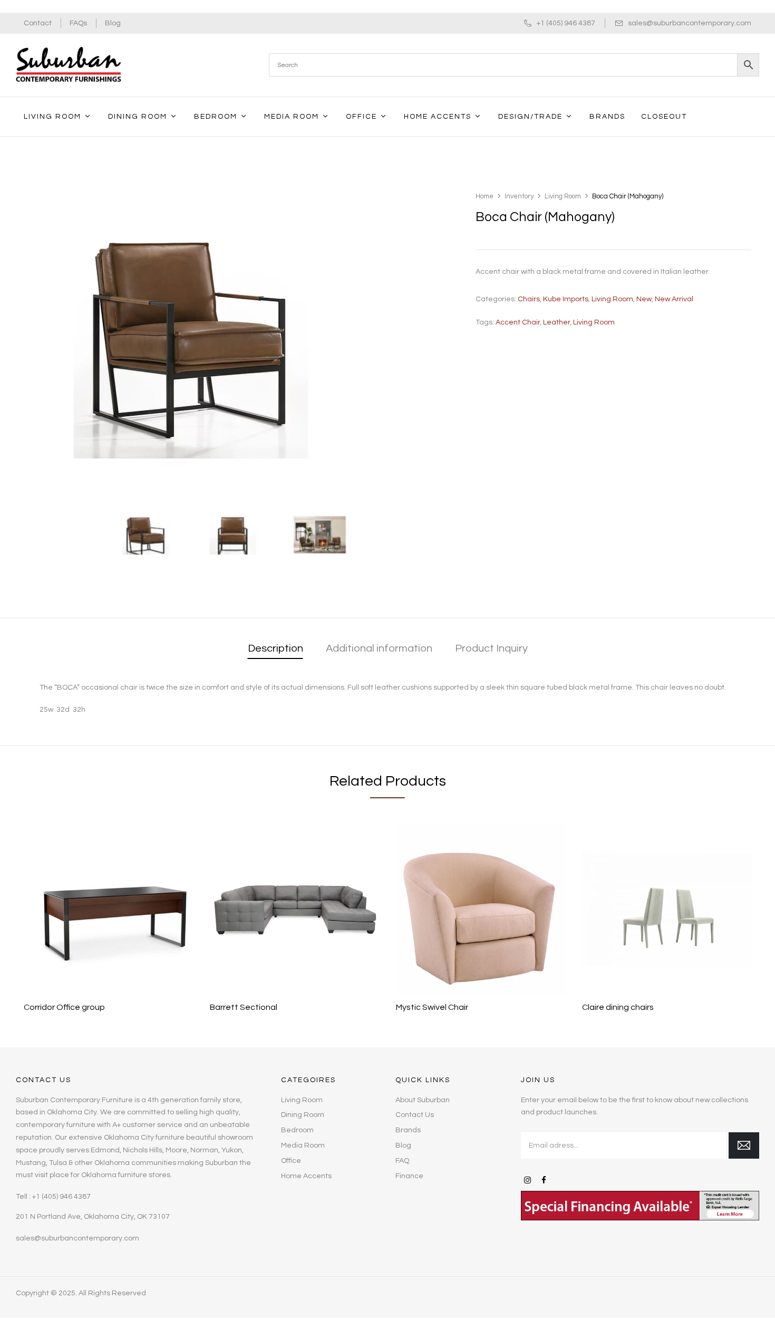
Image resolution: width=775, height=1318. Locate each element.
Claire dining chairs (618, 1007)
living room (594, 322)
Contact (38, 23)
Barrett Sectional (243, 1007)
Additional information (379, 648)
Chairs (529, 299)
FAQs (78, 23)
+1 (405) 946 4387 (566, 23)
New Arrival (674, 299)
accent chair (518, 322)
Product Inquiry (491, 648)
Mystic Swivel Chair (432, 1007)
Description (275, 648)
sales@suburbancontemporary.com (689, 23)
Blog (113, 23)
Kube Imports (565, 299)
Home (484, 196)
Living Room (563, 196)
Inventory (519, 196)
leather (556, 322)
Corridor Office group (64, 1007)
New (644, 299)
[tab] (275, 649)
